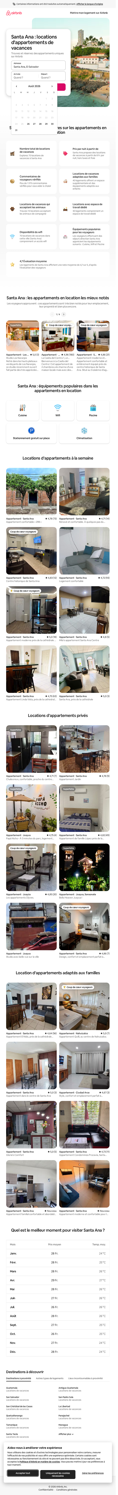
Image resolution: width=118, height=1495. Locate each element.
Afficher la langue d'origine (89, 4)
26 (28, 124)
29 (46, 124)
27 (34, 124)
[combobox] (38, 67)
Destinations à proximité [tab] (18, 1378)
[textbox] (25, 77)
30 (52, 124)
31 (16, 130)
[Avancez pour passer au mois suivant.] (52, 86)
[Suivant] (63, 314)
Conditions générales (66, 1489)
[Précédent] (52, 314)
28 (40, 124)
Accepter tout (23, 1473)
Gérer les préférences (93, 1473)
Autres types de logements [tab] (49, 1378)
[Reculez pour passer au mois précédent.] (17, 86)
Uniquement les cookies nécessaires (58, 1474)
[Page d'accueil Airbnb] (14, 13)
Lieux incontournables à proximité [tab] (85, 1378)
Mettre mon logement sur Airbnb (89, 12)
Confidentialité (46, 1489)
